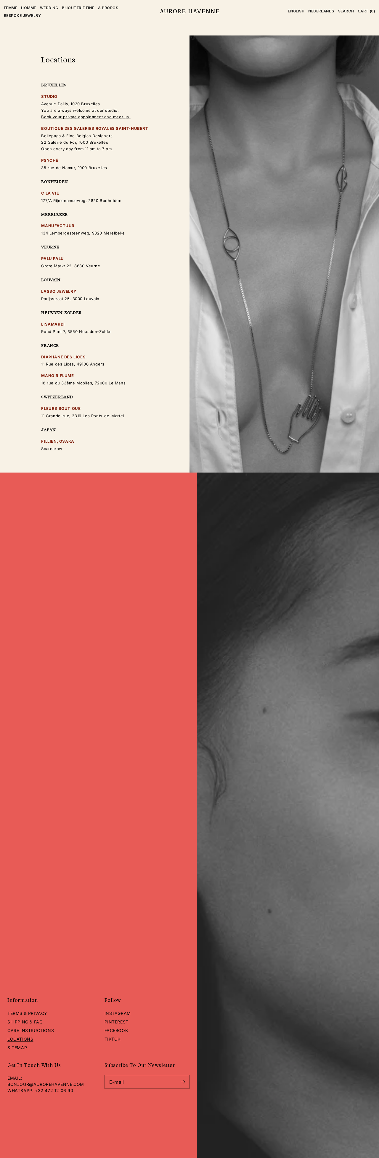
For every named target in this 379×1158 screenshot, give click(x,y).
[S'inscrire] (182, 1082)
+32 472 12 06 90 (54, 1090)
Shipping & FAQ (25, 1021)
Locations (20, 1038)
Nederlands (321, 11)
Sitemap (17, 1047)
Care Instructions (30, 1030)
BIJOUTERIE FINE (78, 8)
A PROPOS (108, 8)
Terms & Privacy (27, 1013)
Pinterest (117, 1021)
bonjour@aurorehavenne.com (45, 1084)
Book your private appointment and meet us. (85, 116)
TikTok (113, 1038)
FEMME (10, 8)
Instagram (118, 1013)
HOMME (28, 8)
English (296, 11)
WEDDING (49, 8)
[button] (346, 11)
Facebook (116, 1030)
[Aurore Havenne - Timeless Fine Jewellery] (189, 11)
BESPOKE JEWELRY (22, 15)
